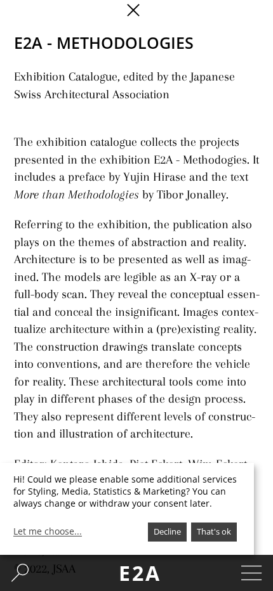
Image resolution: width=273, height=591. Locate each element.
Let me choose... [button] (47, 531)
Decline (167, 531)
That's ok (214, 531)
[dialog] (127, 509)
